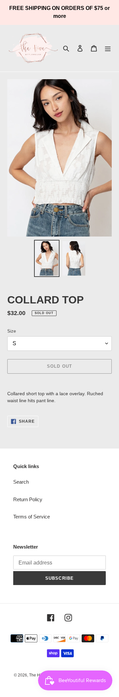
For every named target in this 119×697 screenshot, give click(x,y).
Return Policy (27, 499)
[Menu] (108, 48)
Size (11, 331)
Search (21, 482)
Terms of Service (31, 516)
